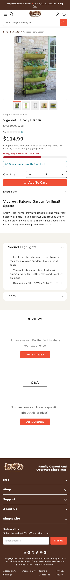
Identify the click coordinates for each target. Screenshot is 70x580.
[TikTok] (37, 552)
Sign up (58, 540)
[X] (33, 552)
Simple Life (11, 518)
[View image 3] (35, 105)
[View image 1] (17, 105)
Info (6, 479)
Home (5, 32)
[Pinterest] (45, 552)
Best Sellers (15, 32)
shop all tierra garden (15, 114)
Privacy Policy (60, 572)
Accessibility (29, 570)
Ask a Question (35, 421)
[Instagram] (25, 552)
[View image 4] (44, 105)
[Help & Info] (11, 14)
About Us (10, 509)
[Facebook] (29, 552)
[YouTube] (41, 552)
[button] (5, 14)
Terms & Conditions (44, 572)
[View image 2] (26, 105)
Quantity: (9, 174)
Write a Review (35, 354)
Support (9, 499)
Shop (7, 489)
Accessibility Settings (9, 572)
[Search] (63, 22)
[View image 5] (53, 105)
